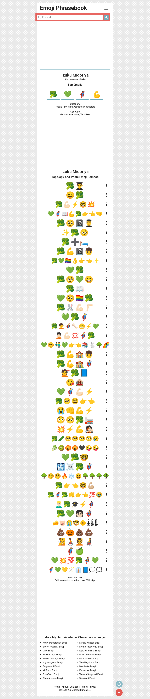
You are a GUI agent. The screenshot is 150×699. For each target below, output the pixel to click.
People (58, 106)
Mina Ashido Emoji (88, 658)
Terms (83, 686)
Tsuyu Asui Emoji (51, 666)
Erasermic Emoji (87, 670)
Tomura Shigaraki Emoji (91, 674)
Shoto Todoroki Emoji (53, 646)
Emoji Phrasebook (63, 8)
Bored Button (80, 690)
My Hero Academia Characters (79, 106)
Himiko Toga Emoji (52, 654)
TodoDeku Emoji (51, 674)
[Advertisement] (75, 45)
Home (57, 686)
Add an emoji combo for (75, 580)
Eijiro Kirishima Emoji (89, 650)
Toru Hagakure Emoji (89, 662)
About (65, 686)
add (119, 692)
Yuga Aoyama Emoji (53, 662)
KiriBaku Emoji (50, 670)
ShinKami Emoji (87, 678)
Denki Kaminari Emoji (90, 654)
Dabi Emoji (48, 650)
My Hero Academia (69, 114)
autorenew (119, 684)
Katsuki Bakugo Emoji (54, 658)
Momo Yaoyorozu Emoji (91, 646)
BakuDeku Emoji (87, 666)
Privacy (92, 686)
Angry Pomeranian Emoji (55, 642)
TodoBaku (85, 114)
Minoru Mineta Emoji (89, 642)
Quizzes (74, 686)
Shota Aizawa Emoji (53, 678)
